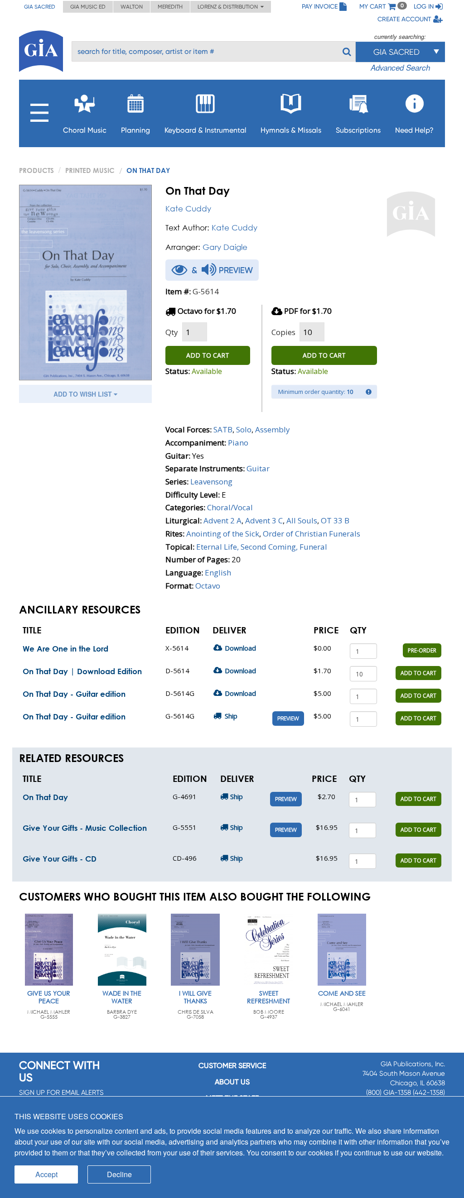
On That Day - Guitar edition (74, 694)
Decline (119, 1174)
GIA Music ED (88, 7)
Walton (132, 7)
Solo (243, 429)
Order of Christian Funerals (311, 533)
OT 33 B (335, 520)
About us (232, 1082)
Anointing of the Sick (222, 533)
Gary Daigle (225, 247)
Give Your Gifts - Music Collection (85, 828)
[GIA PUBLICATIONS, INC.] (41, 49)
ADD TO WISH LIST (83, 393)
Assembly (272, 429)
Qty (171, 332)
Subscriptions (358, 130)
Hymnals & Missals (291, 130)
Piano (238, 442)
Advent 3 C (264, 520)
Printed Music (90, 170)
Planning (135, 130)
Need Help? (414, 130)
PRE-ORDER (422, 650)
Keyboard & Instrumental (205, 130)
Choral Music (84, 130)
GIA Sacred (39, 7)
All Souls (301, 520)
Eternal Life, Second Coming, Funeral (261, 546)
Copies (283, 332)
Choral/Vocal (230, 507)
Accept (46, 1174)
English (218, 572)
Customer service (232, 1065)
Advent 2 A (222, 520)
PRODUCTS (36, 170)
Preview (288, 718)
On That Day (45, 797)
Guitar (258, 468)
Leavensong (211, 481)
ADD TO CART (207, 355)
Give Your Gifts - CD (60, 858)
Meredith (170, 7)
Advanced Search (400, 67)
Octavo (207, 585)
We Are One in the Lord (65, 648)
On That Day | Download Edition (82, 671)
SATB (222, 429)
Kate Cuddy (188, 208)
